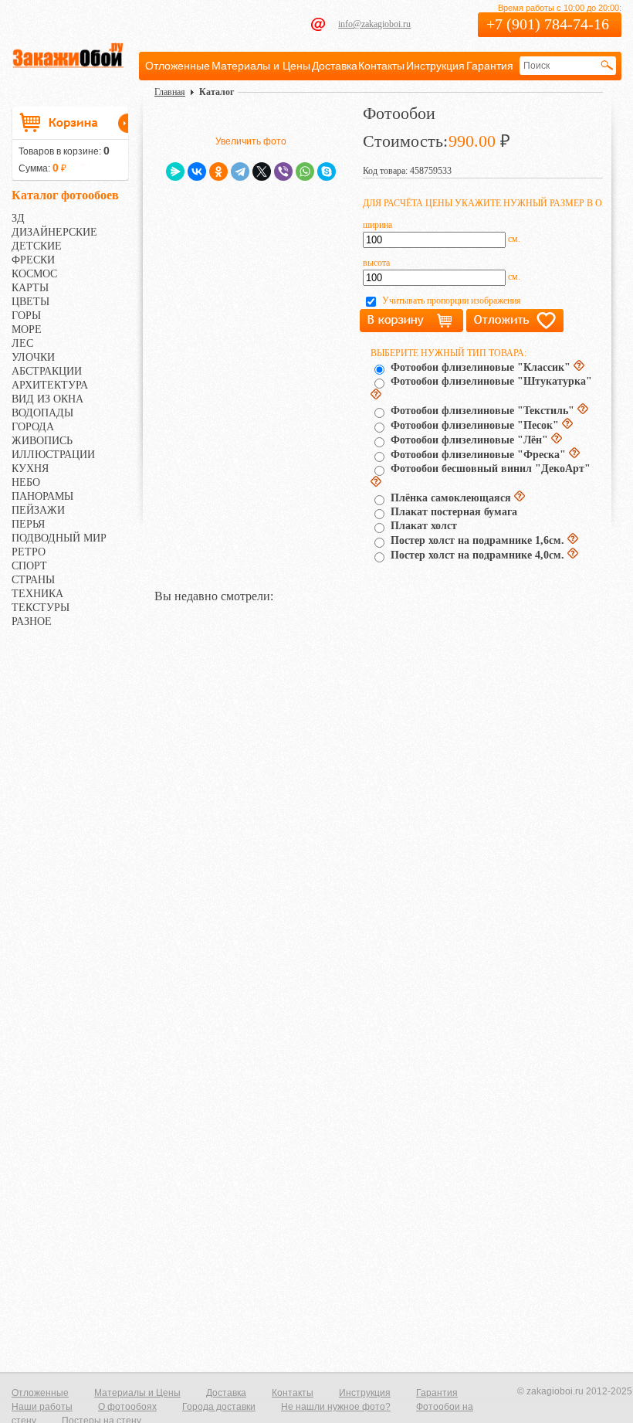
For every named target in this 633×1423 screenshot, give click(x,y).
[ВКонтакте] (197, 171)
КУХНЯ (30, 468)
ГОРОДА (33, 427)
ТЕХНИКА (37, 593)
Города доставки (219, 1406)
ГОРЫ (26, 315)
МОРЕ (27, 329)
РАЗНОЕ (32, 621)
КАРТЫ (30, 288)
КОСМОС (34, 274)
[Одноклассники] (218, 171)
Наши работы (42, 1406)
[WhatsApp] (305, 171)
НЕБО (26, 482)
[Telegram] (240, 171)
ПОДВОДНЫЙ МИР (59, 538)
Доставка (334, 65)
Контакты (381, 65)
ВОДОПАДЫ (42, 413)
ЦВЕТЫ (30, 301)
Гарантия (489, 65)
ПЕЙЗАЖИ (38, 510)
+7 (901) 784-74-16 (547, 23)
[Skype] (326, 171)
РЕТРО (29, 552)
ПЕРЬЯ (28, 524)
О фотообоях (127, 1406)
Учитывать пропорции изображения (451, 300)
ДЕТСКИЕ (37, 246)
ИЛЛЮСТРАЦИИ (53, 454)
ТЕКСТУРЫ (40, 607)
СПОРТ (29, 566)
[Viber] (283, 171)
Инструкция (435, 65)
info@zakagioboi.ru (374, 24)
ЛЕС (22, 343)
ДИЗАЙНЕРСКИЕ (54, 232)
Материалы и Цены (261, 65)
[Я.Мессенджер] (175, 171)
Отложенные (177, 65)
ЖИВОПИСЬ (42, 441)
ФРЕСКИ (33, 260)
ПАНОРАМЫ (42, 496)
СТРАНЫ (33, 580)
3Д (18, 218)
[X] (261, 171)
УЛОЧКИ (33, 357)
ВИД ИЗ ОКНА (47, 399)
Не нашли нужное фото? (336, 1406)
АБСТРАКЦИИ (47, 371)
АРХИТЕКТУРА (50, 385)
